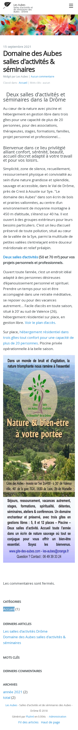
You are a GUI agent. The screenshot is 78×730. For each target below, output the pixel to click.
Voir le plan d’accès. (40, 322)
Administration (57, 716)
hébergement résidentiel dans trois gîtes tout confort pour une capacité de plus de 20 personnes (38, 337)
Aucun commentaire (42, 76)
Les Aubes (19, 5)
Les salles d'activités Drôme (25, 631)
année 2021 (12, 692)
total (7, 697)
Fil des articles (28, 722)
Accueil (23, 82)
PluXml (30, 716)
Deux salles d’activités (20, 257)
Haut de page (50, 722)
